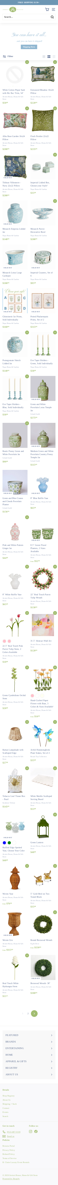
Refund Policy (9, 1154)
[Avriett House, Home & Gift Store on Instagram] (30, 1131)
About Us (7, 1100)
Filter (10, 56)
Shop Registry (9, 1096)
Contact (6, 1108)
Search (5, 1116)
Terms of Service (10, 1158)
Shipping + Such (10, 1104)
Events (5, 1112)
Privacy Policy (9, 1150)
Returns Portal (9, 1146)
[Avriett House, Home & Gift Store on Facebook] (35, 1131)
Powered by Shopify (11, 1179)
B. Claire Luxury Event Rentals (16, 1162)
